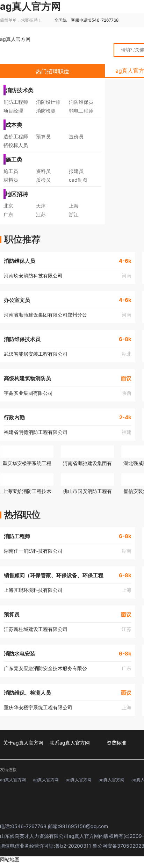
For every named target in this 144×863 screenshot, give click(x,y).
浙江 (74, 214)
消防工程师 (15, 102)
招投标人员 (15, 145)
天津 (41, 206)
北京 (8, 206)
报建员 (76, 171)
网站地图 (10, 859)
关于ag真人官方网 (23, 743)
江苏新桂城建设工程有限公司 (35, 629)
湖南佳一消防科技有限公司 (33, 551)
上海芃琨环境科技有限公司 (33, 590)
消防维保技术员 (22, 339)
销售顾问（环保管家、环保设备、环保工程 (53, 575)
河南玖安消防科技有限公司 (33, 275)
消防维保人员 (19, 261)
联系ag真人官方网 (70, 743)
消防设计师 (48, 102)
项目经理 (13, 111)
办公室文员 (17, 300)
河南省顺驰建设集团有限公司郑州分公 (45, 315)
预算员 (43, 136)
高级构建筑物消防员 (27, 378)
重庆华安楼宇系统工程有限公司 (38, 707)
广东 (8, 214)
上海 (74, 206)
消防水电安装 (19, 653)
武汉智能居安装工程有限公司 (35, 354)
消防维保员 (81, 102)
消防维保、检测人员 (27, 692)
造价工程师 (15, 136)
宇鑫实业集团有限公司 (28, 393)
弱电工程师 (81, 111)
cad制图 (78, 180)
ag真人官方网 (15, 39)
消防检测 (46, 111)
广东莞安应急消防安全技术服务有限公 (45, 668)
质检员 (43, 180)
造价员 (76, 136)
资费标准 (116, 743)
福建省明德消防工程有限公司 (35, 432)
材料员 (10, 180)
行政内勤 (14, 417)
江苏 (41, 214)
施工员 (10, 171)
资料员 (43, 171)
